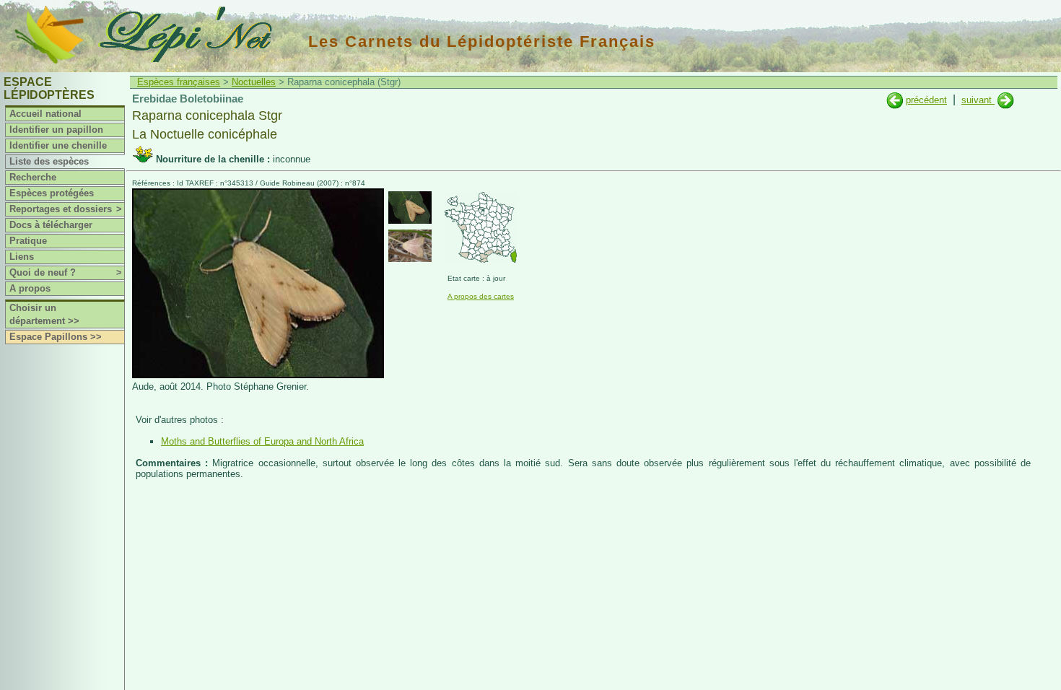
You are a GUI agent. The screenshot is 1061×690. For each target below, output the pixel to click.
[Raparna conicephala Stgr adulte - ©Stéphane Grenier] (410, 207)
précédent (926, 100)
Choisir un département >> (44, 314)
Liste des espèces (49, 161)
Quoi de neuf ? (65, 272)
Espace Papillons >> (55, 336)
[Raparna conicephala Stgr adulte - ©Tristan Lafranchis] (410, 245)
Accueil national (45, 113)
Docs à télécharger (50, 224)
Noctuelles (254, 82)
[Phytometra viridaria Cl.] (894, 100)
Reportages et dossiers (65, 209)
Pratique (28, 240)
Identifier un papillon (56, 129)
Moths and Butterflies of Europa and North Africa (262, 441)
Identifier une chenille (58, 145)
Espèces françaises (178, 82)
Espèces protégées (51, 193)
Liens (21, 256)
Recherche (32, 177)
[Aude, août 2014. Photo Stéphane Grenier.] (258, 375)
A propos (30, 288)
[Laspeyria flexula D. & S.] (1005, 100)
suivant (978, 100)
